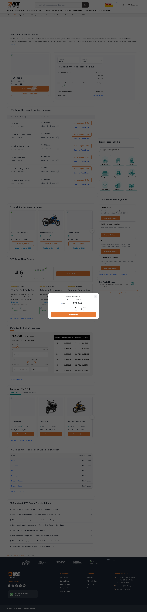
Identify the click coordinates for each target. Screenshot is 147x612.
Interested (73, 314)
